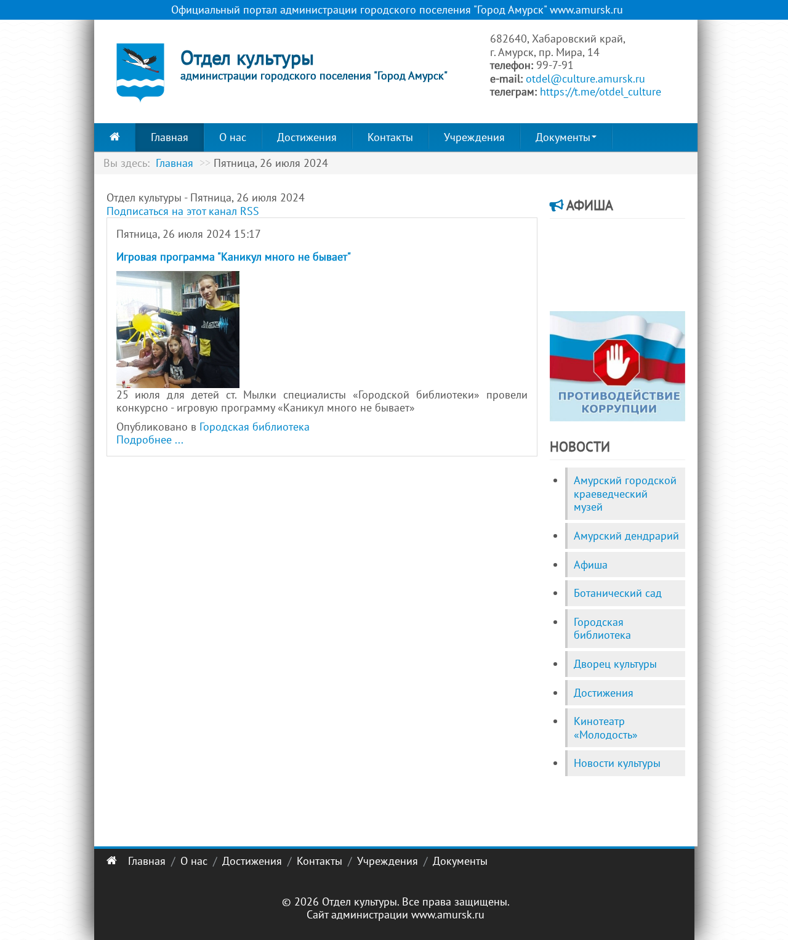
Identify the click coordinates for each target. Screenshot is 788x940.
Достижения (307, 137)
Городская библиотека (254, 426)
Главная (169, 137)
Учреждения (474, 137)
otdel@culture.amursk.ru (585, 78)
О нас (232, 137)
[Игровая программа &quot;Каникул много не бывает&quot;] (177, 328)
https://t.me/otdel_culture (600, 91)
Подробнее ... (149, 439)
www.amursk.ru (447, 914)
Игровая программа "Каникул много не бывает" (233, 256)
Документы (563, 137)
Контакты (390, 137)
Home (114, 137)
